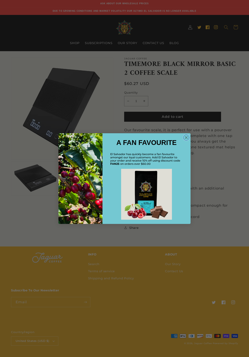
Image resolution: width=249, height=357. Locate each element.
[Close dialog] (186, 138)
